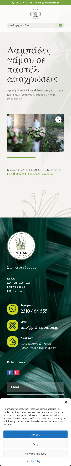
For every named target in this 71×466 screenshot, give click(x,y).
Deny (35, 444)
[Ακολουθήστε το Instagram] (16, 372)
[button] (66, 402)
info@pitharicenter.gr (40, 327)
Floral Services (38, 90)
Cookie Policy (33, 461)
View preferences (35, 453)
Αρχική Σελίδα (16, 90)
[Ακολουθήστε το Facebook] (10, 372)
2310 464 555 (34, 311)
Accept (36, 434)
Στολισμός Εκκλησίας (40, 173)
